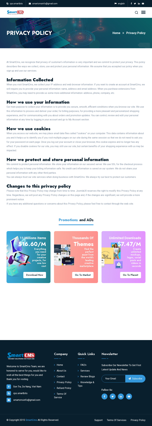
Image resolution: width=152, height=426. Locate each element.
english (121, 3)
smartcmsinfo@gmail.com (44, 3)
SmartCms (31, 420)
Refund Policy (63, 388)
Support (98, 420)
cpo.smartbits (16, 3)
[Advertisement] (40, 307)
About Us (61, 370)
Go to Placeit (130, 275)
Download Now (34, 275)
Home (116, 33)
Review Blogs (87, 376)
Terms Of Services (116, 420)
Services (85, 370)
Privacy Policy (135, 33)
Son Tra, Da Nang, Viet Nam (27, 386)
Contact (60, 376)
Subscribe (137, 378)
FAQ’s (83, 365)
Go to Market (83, 275)
